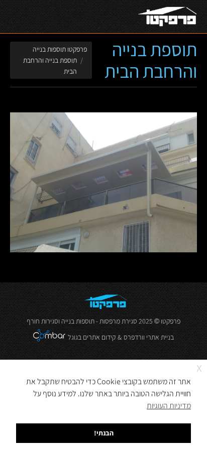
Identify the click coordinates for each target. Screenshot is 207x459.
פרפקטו (170, 321)
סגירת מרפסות (118, 321)
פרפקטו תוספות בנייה (60, 49)
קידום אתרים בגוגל (92, 337)
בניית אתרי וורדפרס (149, 337)
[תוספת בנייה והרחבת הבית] (103, 182)
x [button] (199, 367)
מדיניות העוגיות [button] (169, 405)
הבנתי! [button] (104, 432)
